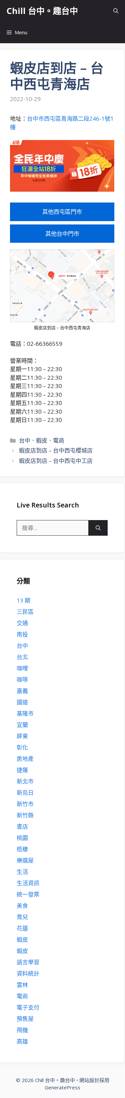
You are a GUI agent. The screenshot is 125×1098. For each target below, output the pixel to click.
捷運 (22, 770)
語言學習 (28, 962)
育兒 (22, 917)
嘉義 (22, 691)
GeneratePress (62, 1087)
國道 (22, 702)
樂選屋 (25, 860)
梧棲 (22, 849)
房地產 (25, 758)
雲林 (22, 985)
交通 (22, 623)
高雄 (22, 1041)
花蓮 (22, 928)
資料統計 (28, 973)
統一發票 (28, 894)
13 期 (23, 600)
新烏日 (25, 792)
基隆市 (25, 713)
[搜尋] (98, 528)
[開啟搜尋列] (116, 11)
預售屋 (25, 1019)
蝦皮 (41, 440)
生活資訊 (28, 883)
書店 (22, 826)
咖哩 (22, 668)
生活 (22, 872)
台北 (22, 657)
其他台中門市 (62, 233)
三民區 (25, 612)
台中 (24, 440)
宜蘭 (22, 725)
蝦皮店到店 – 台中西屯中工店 (56, 461)
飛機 (22, 1030)
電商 (58, 440)
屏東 (22, 736)
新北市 (25, 781)
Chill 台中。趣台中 (42, 10)
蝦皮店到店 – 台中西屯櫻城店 (56, 450)
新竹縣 (25, 815)
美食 (22, 905)
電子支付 (28, 1007)
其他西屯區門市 (62, 211)
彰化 (22, 747)
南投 (22, 634)
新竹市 (25, 804)
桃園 (22, 838)
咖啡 (22, 679)
